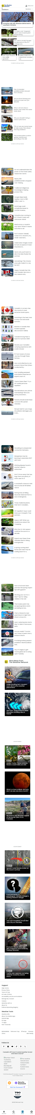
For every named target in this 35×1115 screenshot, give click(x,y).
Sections (28, 9)
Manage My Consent (8, 998)
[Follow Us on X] (25, 1047)
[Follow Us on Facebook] (4, 1047)
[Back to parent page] (5, 8)
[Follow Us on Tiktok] (16, 1047)
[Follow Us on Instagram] (8, 1047)
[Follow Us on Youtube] (12, 1047)
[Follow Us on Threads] (21, 1047)
